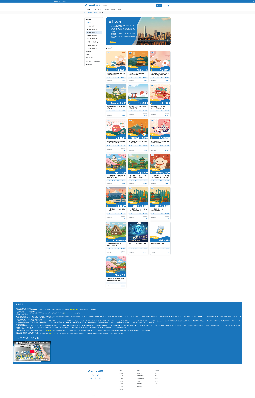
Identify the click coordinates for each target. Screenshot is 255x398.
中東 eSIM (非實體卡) (92, 45)
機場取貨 (100, 9)
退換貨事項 (139, 373)
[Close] (253, 1)
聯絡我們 (120, 9)
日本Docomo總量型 (48, 330)
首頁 (85, 12)
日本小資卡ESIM (68, 313)
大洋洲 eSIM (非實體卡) (92, 42)
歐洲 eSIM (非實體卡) (92, 38)
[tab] (94, 22)
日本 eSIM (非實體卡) (92, 29)
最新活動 (113, 9)
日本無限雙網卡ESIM (74, 309)
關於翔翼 (121, 373)
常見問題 (107, 9)
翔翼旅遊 (121, 386)
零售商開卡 (139, 383)
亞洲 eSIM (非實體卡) (92, 32)
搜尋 (160, 5)
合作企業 (156, 381)
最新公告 (121, 389)
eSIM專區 (95, 12)
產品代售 (156, 378)
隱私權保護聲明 (140, 378)
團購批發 (156, 375)
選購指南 (112, 41)
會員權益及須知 (140, 375)
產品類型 (105, 5)
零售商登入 (139, 386)
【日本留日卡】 (52, 333)
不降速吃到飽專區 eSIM (92, 26)
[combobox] (132, 5)
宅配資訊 (121, 381)
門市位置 (94, 9)
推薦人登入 (157, 383)
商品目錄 (90, 12)
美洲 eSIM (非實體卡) (92, 35)
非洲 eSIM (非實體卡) (92, 48)
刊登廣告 (156, 373)
